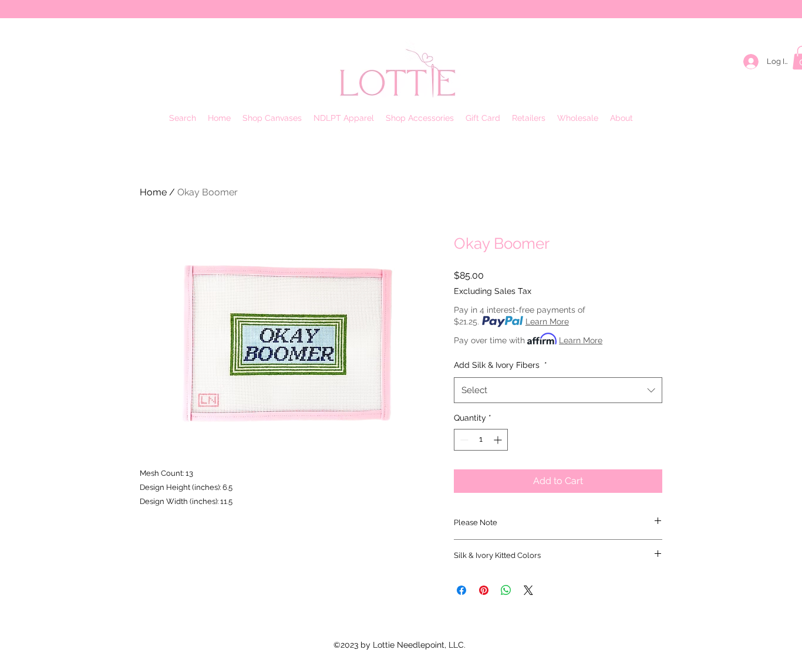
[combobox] (558, 390)
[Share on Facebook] (461, 590)
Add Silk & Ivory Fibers (500, 365)
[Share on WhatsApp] (506, 590)
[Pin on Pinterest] (484, 590)
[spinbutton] (480, 439)
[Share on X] (528, 590)
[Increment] (498, 439)
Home (153, 192)
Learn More (547, 321)
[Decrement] (463, 439)
